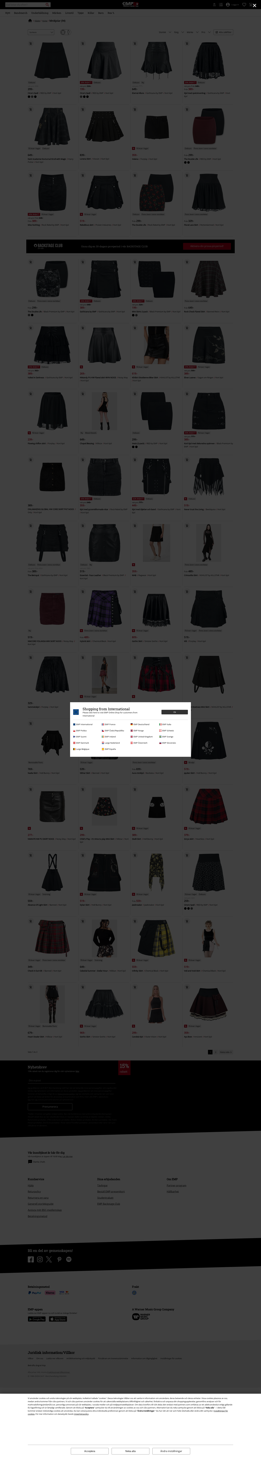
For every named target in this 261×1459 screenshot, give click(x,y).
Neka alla (130, 1451)
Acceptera (89, 1451)
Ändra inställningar (171, 1451)
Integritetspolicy (81, 1414)
